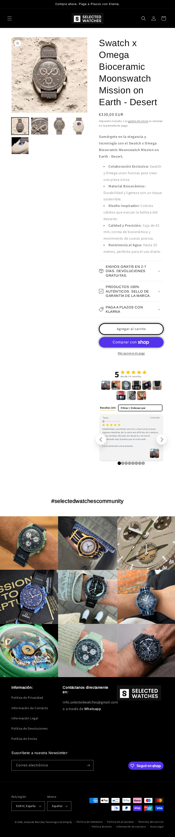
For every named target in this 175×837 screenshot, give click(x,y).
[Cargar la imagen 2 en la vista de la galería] (39, 126)
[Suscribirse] (88, 765)
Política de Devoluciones (29, 728)
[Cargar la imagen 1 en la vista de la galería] (20, 126)
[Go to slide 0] (119, 463)
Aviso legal (157, 826)
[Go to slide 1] (122, 463)
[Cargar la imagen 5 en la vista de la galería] (20, 145)
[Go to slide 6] (140, 463)
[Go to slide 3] (129, 463)
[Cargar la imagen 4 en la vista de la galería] (79, 126)
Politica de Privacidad (27, 697)
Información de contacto (131, 826)
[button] (10, 18)
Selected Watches (34, 822)
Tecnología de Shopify (59, 822)
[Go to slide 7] (143, 463)
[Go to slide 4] (133, 463)
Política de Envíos (24, 739)
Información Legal (24, 718)
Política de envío (102, 826)
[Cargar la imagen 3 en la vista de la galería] (59, 126)
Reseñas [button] (108, 407)
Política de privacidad (120, 821)
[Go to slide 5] (136, 463)
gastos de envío (138, 121)
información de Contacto (29, 708)
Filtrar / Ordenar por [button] (133, 408)
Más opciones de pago (131, 353)
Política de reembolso (90, 821)
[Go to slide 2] (126, 463)
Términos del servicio (151, 821)
